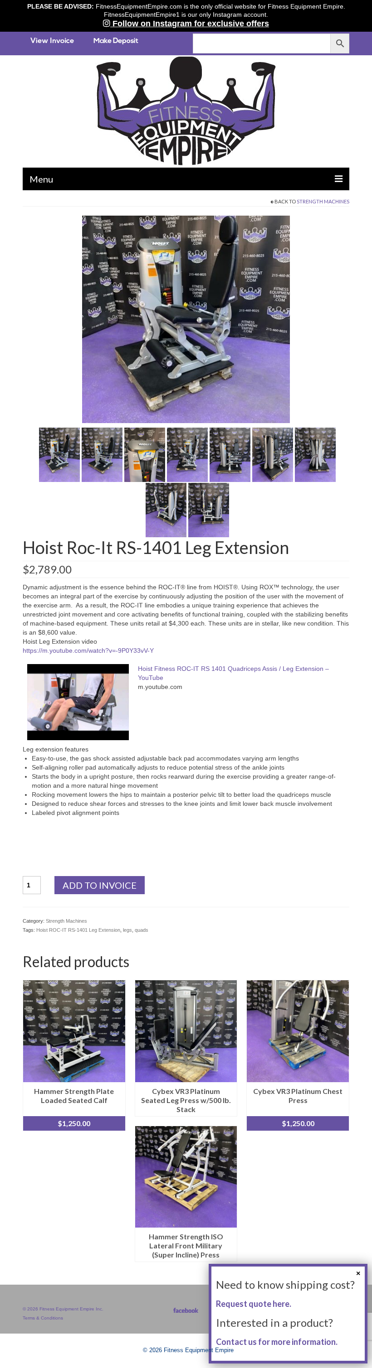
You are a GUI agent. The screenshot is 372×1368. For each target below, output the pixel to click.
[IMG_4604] (166, 509)
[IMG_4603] (315, 454)
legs (127, 930)
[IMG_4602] (272, 454)
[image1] (102, 454)
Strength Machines (323, 201)
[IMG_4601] (230, 454)
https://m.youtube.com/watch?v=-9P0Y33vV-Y (88, 650)
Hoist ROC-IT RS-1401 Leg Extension (78, 930)
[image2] (144, 454)
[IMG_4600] (187, 454)
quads (141, 930)
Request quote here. (253, 1304)
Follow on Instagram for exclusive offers (189, 23)
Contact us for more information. (277, 1342)
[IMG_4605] (208, 509)
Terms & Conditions (43, 1317)
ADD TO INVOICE (100, 885)
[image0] (186, 318)
